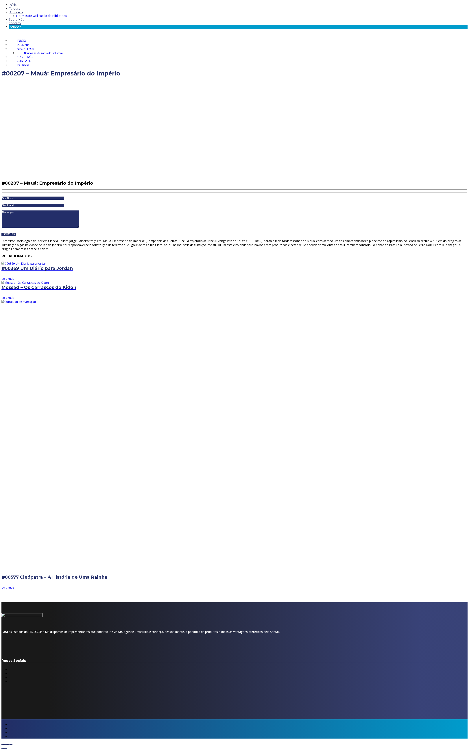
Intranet (15, 27)
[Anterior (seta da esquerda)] (2, 748)
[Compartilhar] (8, 744)
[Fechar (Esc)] (11, 744)
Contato (15, 23)
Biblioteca (16, 12)
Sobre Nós (16, 19)
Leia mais (7, 278)
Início (13, 5)
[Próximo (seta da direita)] (5, 748)
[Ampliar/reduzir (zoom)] (2, 744)
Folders (14, 8)
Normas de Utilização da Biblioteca (41, 16)
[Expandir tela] (5, 744)
